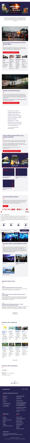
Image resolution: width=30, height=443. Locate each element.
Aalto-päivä (4, 263)
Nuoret (4, 422)
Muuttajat (4, 421)
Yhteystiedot (18, 425)
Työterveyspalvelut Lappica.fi (18, 434)
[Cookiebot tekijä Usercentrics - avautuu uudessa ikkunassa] (25, 212)
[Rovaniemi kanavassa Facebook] (22, 389)
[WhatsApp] (15, 383)
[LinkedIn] (14, 383)
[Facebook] (11, 383)
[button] (18, 383)
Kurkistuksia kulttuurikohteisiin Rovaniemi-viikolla (12, 287)
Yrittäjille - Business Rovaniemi (7, 425)
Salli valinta (15, 230)
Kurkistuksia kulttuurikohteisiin (18, 59)
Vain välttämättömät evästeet (5, 230)
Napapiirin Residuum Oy (13, 433)
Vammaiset (4, 424)
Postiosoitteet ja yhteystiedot (21, 407)
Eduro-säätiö (5, 433)
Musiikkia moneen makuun (11, 59)
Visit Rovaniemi (5, 435)
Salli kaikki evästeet (24, 230)
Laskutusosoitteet (19, 417)
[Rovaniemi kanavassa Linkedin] (26, 389)
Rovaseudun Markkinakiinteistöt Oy (8, 434)
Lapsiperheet (5, 418)
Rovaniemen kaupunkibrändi (20, 418)
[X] (12, 383)
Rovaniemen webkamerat (20, 428)
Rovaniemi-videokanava (20, 422)
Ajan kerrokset (23, 59)
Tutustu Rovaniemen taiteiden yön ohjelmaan (10, 102)
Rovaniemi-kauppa (19, 421)
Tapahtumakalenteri (19, 424)
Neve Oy (8, 433)
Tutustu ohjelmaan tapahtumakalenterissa (10, 52)
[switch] (11, 225)
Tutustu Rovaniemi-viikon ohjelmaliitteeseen (7, 177)
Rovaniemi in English (19, 420)
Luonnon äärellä (4, 60)
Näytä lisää (15, 360)
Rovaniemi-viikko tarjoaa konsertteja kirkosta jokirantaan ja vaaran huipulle (13, 295)
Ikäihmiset (4, 417)
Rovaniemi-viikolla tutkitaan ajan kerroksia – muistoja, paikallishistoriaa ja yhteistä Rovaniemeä (12, 304)
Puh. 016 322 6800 (6, 405)
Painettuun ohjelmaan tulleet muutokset (7, 189)
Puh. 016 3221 (19, 398)
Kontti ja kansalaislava (6, 274)
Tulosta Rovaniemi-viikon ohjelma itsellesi (21, 177)
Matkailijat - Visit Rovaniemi (7, 420)
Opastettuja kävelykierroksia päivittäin (20, 263)
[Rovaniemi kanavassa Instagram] (24, 389)
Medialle (17, 427)
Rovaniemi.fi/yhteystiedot (20, 408)
